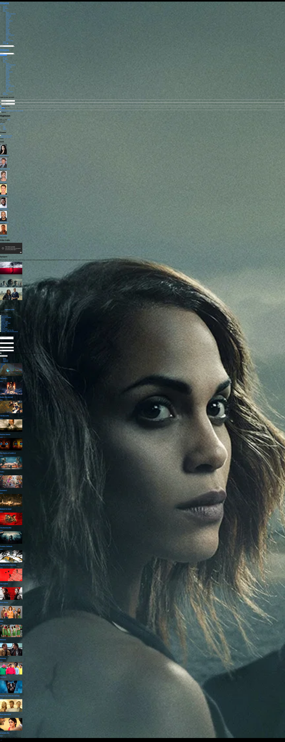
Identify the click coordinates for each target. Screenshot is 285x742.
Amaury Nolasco (4, 222)
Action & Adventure (11, 13)
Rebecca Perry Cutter (5, 137)
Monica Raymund (4, 155)
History (8, 25)
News (7, 30)
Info (4, 126)
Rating (4, 42)
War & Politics (9, 40)
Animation (8, 16)
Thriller (8, 39)
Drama (7, 22)
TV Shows (5, 8)
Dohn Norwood (4, 235)
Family (7, 23)
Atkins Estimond (4, 209)
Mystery (8, 29)
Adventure (8, 15)
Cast (4, 128)
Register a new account (6, 110)
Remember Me (5, 106)
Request (5, 43)
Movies (5, 6)
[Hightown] (11, 274)
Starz (8, 119)
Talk (7, 37)
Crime (7, 19)
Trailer (4, 129)
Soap (7, 36)
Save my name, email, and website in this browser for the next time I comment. (22, 353)
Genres (5, 11)
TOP (4, 9)
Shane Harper (3, 195)
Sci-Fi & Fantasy (10, 35)
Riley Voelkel (3, 182)
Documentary (9, 21)
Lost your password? (17, 110)
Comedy (8, 18)
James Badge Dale (5, 168)
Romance (8, 33)
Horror (7, 26)
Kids (7, 28)
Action (7, 12)
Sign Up (5, 55)
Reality (8, 32)
